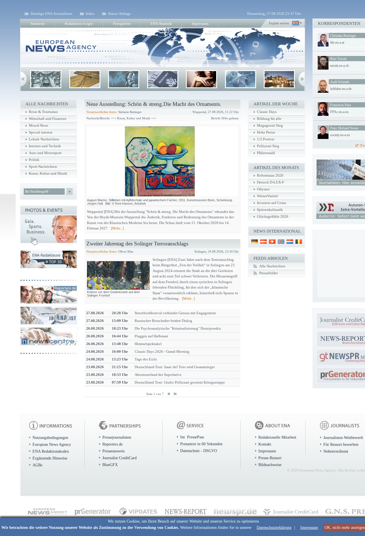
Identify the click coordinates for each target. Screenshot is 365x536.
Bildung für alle (269, 119)
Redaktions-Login (79, 23)
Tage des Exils (146, 359)
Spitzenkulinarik (270, 210)
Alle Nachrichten (272, 266)
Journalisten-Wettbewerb (343, 437)
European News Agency (52, 444)
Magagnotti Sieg (270, 126)
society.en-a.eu (340, 135)
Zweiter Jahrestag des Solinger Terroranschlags (137, 244)
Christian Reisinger (343, 36)
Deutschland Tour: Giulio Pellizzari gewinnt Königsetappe (180, 382)
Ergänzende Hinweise (50, 458)
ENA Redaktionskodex (51, 451)
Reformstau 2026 (270, 176)
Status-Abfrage (119, 13)
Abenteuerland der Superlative (158, 374)
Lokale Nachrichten (44, 139)
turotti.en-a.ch (339, 66)
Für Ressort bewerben (340, 444)
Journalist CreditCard (119, 458)
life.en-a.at (337, 43)
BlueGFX (110, 464)
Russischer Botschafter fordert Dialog (163, 321)
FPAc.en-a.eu (339, 112)
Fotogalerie (122, 23)
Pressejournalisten (116, 437)
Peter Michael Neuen (344, 128)
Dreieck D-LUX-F (270, 182)
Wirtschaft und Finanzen (47, 119)
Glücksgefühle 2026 (272, 217)
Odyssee (263, 189)
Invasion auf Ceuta (271, 203)
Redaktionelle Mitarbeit (277, 437)
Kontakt (264, 444)
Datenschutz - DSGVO (198, 450)
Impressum (309, 527)
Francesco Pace (340, 105)
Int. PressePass (192, 437)
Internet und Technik (45, 146)
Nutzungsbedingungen (50, 437)
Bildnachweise (269, 464)
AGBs (37, 465)
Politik (34, 160)
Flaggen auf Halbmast (151, 336)
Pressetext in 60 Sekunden (201, 444)
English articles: (279, 23)
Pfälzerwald (266, 153)
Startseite (38, 23)
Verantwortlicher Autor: (101, 112)
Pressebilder (268, 273)
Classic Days (267, 112)
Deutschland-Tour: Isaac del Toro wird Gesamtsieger (175, 367)
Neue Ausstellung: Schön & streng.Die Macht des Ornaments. (153, 104)
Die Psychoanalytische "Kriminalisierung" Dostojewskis (178, 328)
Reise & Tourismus (43, 112)
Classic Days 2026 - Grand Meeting (162, 351)
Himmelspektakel (148, 344)
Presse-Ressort (269, 458)
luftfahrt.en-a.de (341, 89)
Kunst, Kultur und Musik (48, 174)
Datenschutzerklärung (274, 527)
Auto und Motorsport (45, 153)
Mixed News (38, 126)
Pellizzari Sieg (268, 146)
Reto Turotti (338, 59)
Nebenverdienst (335, 451)
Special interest (40, 132)
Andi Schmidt (339, 82)
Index (90, 13)
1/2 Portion (265, 139)
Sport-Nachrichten (43, 167)
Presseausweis (113, 451)
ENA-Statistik (161, 23)
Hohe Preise (266, 132)
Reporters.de (112, 444)
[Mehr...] (117, 228)
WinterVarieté (267, 196)
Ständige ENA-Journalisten (51, 13)
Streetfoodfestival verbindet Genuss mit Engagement (175, 313)
